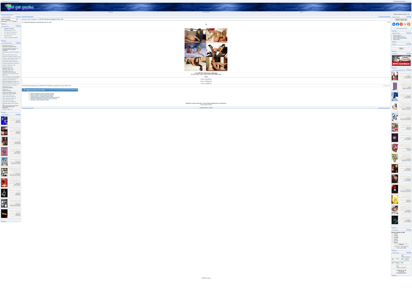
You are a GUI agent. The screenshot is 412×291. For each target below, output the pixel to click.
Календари (5, 86)
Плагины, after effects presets (10, 58)
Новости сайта (6, 109)
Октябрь (33, 19)
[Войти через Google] (405, 24)
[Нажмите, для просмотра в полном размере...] (206, 70)
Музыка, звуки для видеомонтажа (7, 67)
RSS (408, 14)
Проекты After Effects (8, 54)
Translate (14, 21)
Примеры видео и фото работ (10, 103)
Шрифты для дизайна (8, 79)
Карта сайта (396, 39)
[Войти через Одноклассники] (408, 24)
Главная (110, 12)
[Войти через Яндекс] (401, 24)
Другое (396, 242)
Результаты (397, 246)
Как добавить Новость (399, 36)
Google (396, 235)
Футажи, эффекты (7, 65)
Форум (396, 239)
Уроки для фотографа (8, 101)
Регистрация (206, 12)
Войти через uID (401, 19)
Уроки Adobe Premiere (8, 96)
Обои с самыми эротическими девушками (42, 94)
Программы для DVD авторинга (11, 52)
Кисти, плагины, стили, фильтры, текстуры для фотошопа (11, 77)
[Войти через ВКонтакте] (393, 24)
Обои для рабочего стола (9, 81)
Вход (301, 12)
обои (63, 85)
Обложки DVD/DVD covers (9, 83)
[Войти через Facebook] (397, 24)
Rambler (396, 237)
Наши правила (397, 35)
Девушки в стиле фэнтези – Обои (39, 99)
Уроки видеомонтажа (8, 98)
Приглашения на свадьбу (9, 84)
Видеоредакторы (6, 45)
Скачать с (206, 79)
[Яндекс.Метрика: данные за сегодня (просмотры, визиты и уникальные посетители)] (401, 266)
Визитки (4, 89)
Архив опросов (404, 246)
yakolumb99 (55, 85)
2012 (29, 19)
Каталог (396, 240)
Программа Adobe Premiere (9, 61)
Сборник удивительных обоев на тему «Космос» (43, 98)
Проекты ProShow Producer (9, 56)
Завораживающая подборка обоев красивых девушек (45, 97)
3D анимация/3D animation (9, 48)
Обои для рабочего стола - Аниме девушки (42, 93)
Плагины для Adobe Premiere (10, 63)
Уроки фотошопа (7, 100)
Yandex (396, 234)
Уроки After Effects (7, 95)
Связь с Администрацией (400, 38)
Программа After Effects (8, 60)
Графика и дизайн (7, 92)
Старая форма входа (401, 28)
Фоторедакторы (6, 71)
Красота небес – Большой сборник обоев (41, 95)
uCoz (209, 278)
